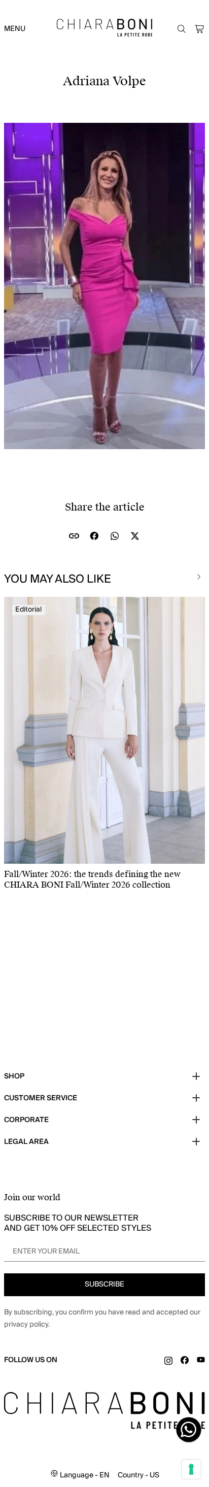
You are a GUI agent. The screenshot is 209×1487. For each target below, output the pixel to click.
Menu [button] (14, 29)
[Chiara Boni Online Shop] (105, 28)
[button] (200, 29)
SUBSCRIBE (104, 1284)
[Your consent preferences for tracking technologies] (191, 1469)
